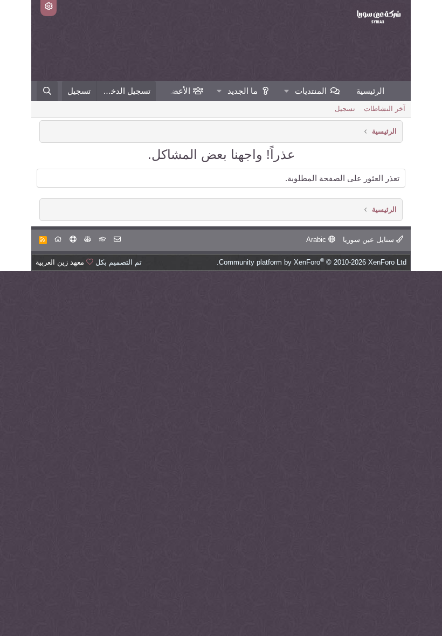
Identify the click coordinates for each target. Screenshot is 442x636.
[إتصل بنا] (117, 239)
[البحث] (47, 91)
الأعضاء (177, 90)
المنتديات (311, 90)
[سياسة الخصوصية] (87, 239)
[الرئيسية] (58, 239)
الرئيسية (370, 90)
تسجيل (345, 109)
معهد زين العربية (60, 262)
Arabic (317, 240)
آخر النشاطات (384, 109)
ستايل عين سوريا (369, 240)
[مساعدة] (73, 239)
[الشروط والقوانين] (102, 239)
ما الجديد (242, 90)
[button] (286, 91)
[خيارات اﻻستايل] (48, 8)
